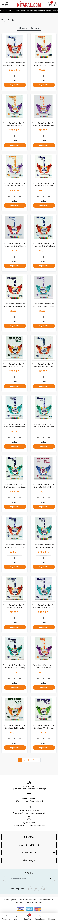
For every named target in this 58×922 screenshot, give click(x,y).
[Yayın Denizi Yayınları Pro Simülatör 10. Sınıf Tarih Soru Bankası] (14, 228)
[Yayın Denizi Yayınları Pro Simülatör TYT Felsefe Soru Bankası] (14, 710)
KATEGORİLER (29, 852)
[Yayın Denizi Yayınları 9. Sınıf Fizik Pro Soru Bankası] (43, 649)
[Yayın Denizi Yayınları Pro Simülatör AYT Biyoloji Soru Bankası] (43, 710)
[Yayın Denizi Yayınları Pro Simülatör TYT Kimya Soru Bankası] (14, 348)
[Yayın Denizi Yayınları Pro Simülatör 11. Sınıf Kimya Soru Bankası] (14, 408)
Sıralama (35, 28)
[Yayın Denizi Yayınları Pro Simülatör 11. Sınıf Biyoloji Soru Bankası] (14, 649)
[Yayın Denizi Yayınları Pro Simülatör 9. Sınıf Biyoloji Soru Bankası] (43, 47)
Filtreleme (23, 28)
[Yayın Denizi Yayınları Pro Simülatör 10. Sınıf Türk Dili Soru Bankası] (14, 47)
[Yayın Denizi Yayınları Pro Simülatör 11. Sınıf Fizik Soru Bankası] (43, 529)
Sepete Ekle (15, 85)
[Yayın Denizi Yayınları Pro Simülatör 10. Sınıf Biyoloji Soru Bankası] (14, 288)
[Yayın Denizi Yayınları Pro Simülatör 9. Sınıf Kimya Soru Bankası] (43, 107)
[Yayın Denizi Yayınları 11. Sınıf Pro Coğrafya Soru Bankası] (14, 469)
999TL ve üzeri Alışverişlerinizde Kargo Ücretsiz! (34, 10)
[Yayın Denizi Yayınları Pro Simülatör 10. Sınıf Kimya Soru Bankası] (14, 529)
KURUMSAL (29, 837)
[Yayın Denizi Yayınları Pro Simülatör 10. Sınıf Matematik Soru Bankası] (14, 589)
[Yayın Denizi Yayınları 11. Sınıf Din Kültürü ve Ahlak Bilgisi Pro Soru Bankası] (43, 408)
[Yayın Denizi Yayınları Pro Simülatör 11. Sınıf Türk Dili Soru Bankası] (43, 589)
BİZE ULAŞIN (29, 860)
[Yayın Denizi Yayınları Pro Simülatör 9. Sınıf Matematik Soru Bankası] (14, 107)
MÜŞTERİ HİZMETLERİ (29, 844)
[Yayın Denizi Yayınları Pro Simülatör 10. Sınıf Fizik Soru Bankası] (43, 167)
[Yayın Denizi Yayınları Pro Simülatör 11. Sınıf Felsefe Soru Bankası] (43, 288)
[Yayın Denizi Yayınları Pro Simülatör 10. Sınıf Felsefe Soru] (43, 228)
